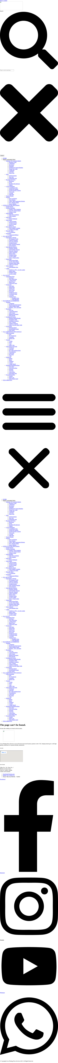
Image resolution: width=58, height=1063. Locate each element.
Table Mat (11, 194)
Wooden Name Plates (14, 263)
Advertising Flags (10, 276)
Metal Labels (12, 271)
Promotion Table (13, 319)
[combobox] (7, 70)
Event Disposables (10, 374)
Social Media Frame (14, 329)
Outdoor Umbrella (13, 323)
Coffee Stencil (12, 364)
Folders (11, 185)
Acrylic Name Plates (14, 261)
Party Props (12, 330)
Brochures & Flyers (10, 179)
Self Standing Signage (14, 249)
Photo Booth (12, 315)
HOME (5, 158)
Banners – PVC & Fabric (15, 307)
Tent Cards (11, 191)
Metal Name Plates (13, 260)
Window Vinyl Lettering (15, 209)
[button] (29, 439)
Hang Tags (11, 173)
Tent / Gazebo (12, 322)
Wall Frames (9, 220)
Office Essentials (10, 333)
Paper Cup (11, 377)
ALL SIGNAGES (7, 236)
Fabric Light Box (13, 252)
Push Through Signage (14, 244)
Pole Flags (11, 286)
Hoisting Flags (15, 298)
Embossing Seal (13, 178)
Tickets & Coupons (13, 189)
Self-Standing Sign (13, 267)
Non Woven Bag (13, 368)
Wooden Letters (13, 255)
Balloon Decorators (13, 314)
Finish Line (11, 288)
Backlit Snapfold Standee (15, 304)
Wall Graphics (12, 216)
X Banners (11, 303)
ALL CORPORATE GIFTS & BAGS (12, 331)
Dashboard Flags (13, 292)
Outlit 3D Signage (13, 240)
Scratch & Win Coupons (15, 190)
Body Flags (12, 290)
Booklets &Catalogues (14, 183)
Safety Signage (9, 265)
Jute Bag (11, 369)
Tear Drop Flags (13, 279)
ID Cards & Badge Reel (15, 350)
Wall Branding (9, 213)
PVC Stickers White (14, 202)
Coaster (11, 362)
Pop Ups (11, 310)
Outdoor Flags (12, 296)
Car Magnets (12, 232)
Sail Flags (11, 278)
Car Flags (11, 295)
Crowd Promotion (10, 186)
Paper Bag (11, 366)
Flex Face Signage (13, 241)
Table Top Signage (13, 264)
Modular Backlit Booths (15, 318)
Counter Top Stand (13, 229)
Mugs (10, 360)
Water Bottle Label (13, 378)
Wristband (11, 348)
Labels (7, 268)
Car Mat (11, 193)
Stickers (8, 197)
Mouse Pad (11, 338)
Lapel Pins (11, 353)
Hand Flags (12, 287)
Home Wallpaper (13, 218)
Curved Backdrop (13, 311)
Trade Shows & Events (11, 346)
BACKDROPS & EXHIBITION (11, 300)
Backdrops (8, 308)
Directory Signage (13, 251)
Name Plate (9, 259)
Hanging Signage (13, 248)
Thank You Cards (13, 169)
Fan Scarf (11, 291)
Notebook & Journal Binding (16, 167)
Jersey (10, 342)
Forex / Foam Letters (14, 257)
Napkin (11, 376)
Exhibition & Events (11, 317)
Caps (10, 343)
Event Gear (8, 284)
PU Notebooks (12, 335)
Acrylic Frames (12, 224)
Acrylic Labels (12, 274)
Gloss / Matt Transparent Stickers (17, 201)
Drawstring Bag (13, 373)
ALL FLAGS (6, 275)
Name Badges (12, 352)
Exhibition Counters (14, 321)
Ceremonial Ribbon (13, 235)
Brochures (11, 181)
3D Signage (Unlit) (13, 239)
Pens (10, 334)
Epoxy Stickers (12, 204)
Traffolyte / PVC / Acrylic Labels (17, 269)
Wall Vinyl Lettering (14, 214)
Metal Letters (12, 253)
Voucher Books (9, 196)
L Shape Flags (12, 280)
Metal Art (11, 225)
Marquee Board (13, 327)
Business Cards (12, 162)
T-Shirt (10, 341)
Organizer (11, 337)
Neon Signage (12, 245)
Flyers (10, 182)
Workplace (8, 233)
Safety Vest (11, 345)
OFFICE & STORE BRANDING (11, 205)
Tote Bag (11, 370)
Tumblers (11, 361)
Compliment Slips (13, 187)
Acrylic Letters (12, 256)
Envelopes (11, 165)
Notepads (11, 166)
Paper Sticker (12, 200)
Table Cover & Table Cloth (15, 325)
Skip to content (3, 0)
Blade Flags (12, 282)
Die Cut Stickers (13, 198)
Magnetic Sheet (9, 230)
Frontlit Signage (13, 243)
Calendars (11, 171)
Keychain (11, 354)
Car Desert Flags (13, 294)
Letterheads (12, 163)
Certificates (11, 170)
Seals (7, 174)
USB (10, 356)
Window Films (12, 212)
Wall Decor (8, 217)
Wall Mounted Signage (11, 247)
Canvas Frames (12, 221)
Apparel (8, 339)
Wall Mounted (15, 299)
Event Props (9, 326)
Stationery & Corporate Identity (13, 161)
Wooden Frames (13, 222)
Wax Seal (11, 177)
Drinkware (8, 357)
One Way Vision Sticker (15, 210)
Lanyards (11, 349)
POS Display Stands (11, 226)
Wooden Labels (13, 272)
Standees (8, 302)
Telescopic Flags (13, 283)
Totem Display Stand (14, 306)
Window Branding (10, 208)
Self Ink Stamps (13, 175)
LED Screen (12, 313)
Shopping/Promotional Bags (12, 365)
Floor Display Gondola (14, 228)
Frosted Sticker (9, 206)
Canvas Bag (12, 372)
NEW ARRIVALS (7, 380)
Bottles (10, 358)
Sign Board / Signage (11, 237)
